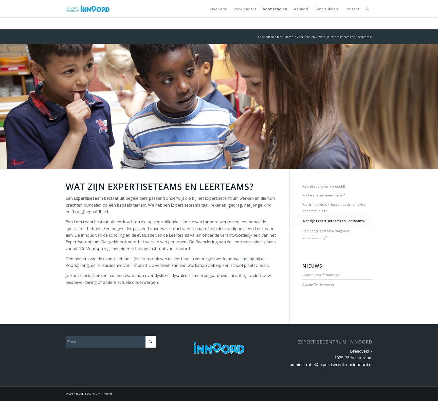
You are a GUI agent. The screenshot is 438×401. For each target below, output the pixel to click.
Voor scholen (306, 37)
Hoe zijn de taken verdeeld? (323, 186)
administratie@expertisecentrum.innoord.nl (331, 364)
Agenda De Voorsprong (318, 284)
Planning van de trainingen (321, 274)
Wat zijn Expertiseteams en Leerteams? (334, 220)
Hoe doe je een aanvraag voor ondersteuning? (326, 234)
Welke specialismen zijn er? (323, 195)
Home (289, 37)
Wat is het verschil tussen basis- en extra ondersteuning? (334, 207)
